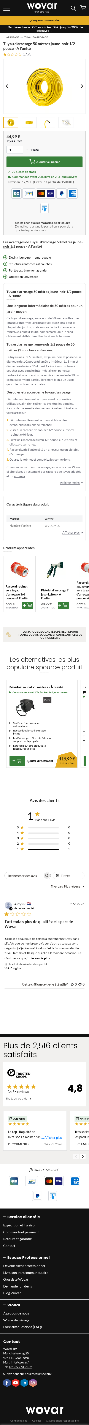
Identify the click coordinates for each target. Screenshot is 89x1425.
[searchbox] (24, 875)
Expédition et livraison (20, 1225)
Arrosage (12, 37)
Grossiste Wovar (15, 1279)
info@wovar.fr (20, 1362)
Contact (9, 1245)
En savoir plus (40, 958)
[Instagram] (33, 1383)
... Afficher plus (51, 1137)
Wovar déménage (16, 1320)
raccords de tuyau (58, 471)
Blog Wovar (12, 1293)
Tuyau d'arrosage (36, 37)
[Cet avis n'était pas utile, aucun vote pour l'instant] (79, 984)
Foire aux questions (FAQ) (22, 1327)
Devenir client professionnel (24, 1266)
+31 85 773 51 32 (20, 1367)
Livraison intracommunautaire (25, 1272)
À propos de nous (16, 1313)
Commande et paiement (21, 1232)
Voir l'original (13, 968)
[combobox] (67, 886)
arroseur (19, 476)
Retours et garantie (17, 1239)
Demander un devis (17, 1286)
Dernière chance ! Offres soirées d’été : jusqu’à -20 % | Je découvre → (45, 28)
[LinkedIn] (25, 1383)
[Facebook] (7, 1383)
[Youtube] (16, 1383)
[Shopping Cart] (83, 7)
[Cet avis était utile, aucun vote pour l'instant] (72, 984)
